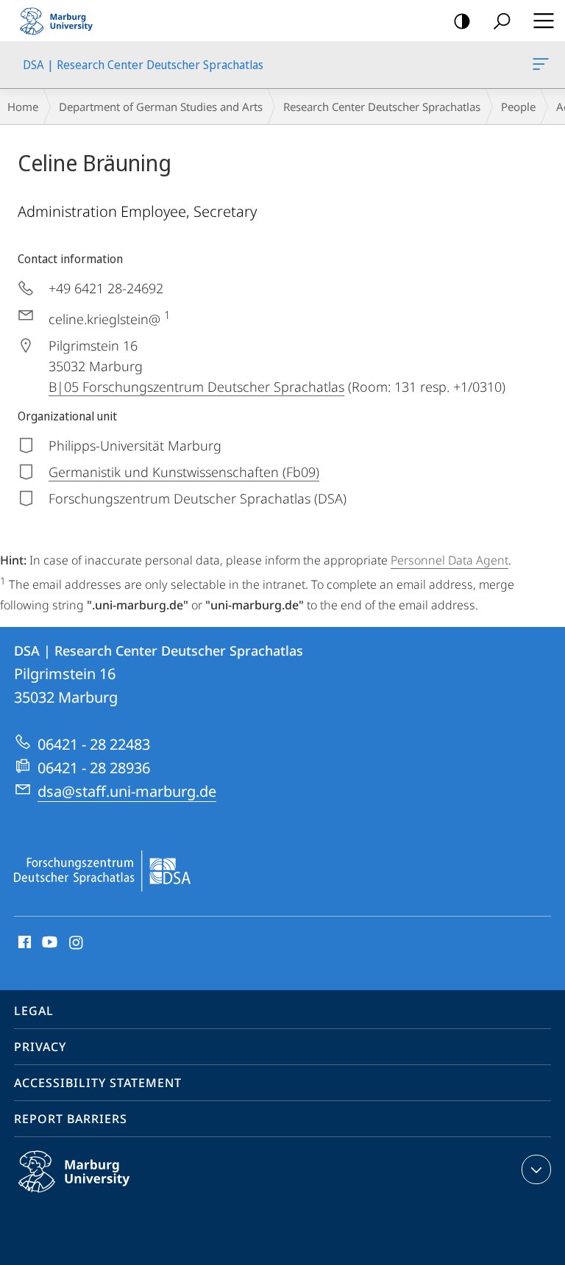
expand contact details (536, 1169)
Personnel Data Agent (449, 560)
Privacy (40, 1047)
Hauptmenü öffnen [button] (543, 20)
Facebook (23, 943)
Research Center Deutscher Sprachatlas (381, 106)
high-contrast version (462, 20)
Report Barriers (70, 1119)
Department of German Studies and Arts (161, 106)
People (518, 106)
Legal (34, 1011)
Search (502, 20)
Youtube (48, 943)
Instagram (77, 943)
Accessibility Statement (98, 1083)
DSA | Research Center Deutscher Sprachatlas (543, 64)
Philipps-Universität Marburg (103, 1195)
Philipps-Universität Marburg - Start (62, 20)
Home (22, 106)
